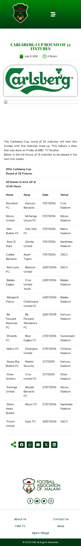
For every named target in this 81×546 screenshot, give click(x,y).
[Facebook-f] (30, 501)
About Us (20, 519)
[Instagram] (51, 501)
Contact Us (61, 519)
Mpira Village (40, 533)
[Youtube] (37, 501)
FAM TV (20, 526)
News (60, 526)
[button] (53, 14)
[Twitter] (44, 501)
